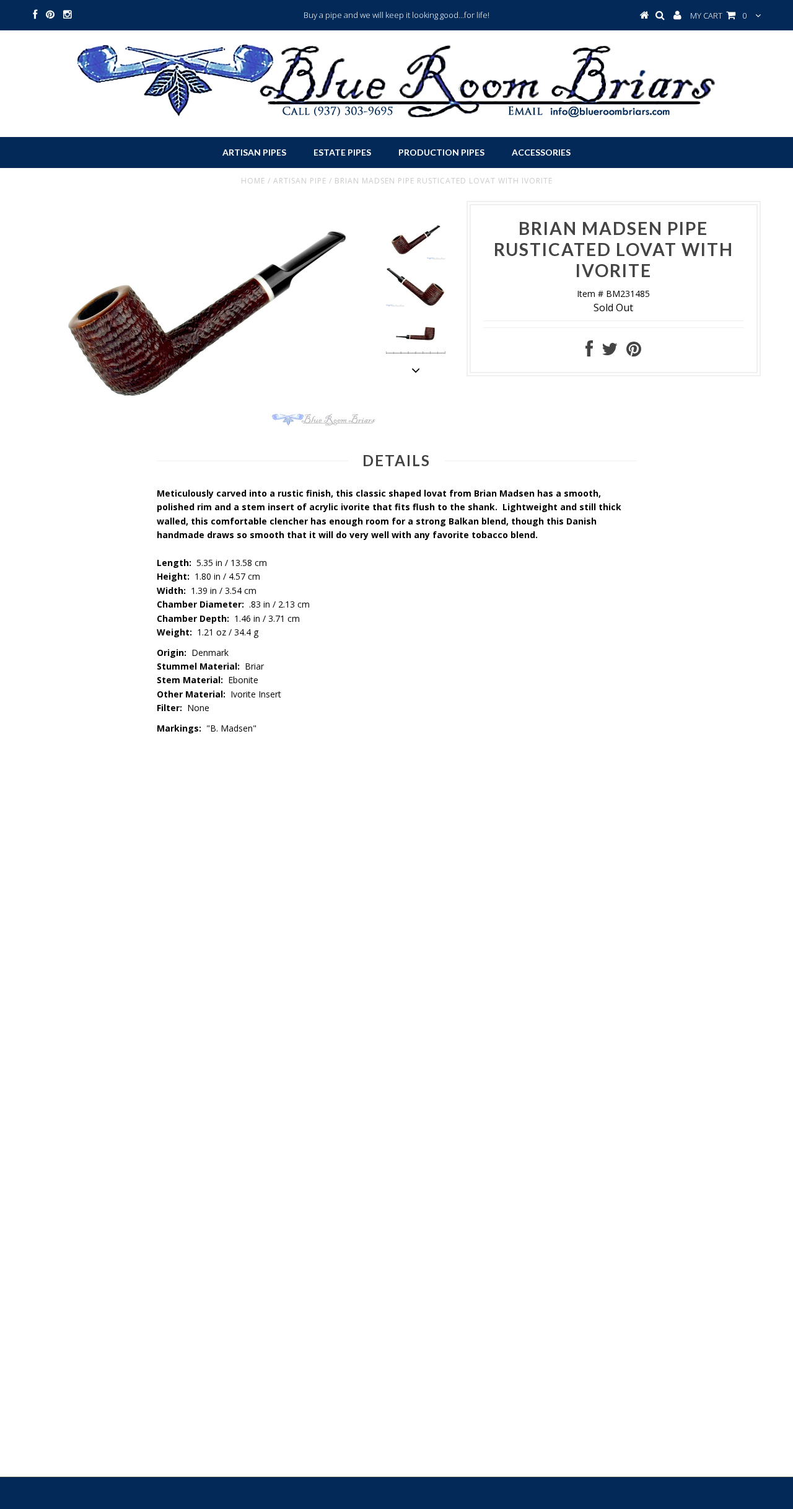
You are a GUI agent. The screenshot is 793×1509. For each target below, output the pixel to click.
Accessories (541, 152)
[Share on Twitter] (610, 352)
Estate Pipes (342, 152)
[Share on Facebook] (589, 352)
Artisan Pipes (254, 152)
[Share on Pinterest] (633, 352)
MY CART (718, 15)
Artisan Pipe (299, 180)
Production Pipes (441, 152)
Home (253, 180)
